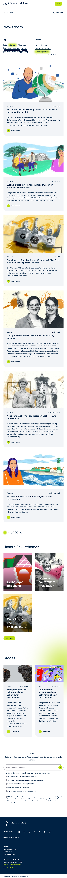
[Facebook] (34, 832)
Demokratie (44, 45)
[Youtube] (39, 832)
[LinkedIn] (19, 832)
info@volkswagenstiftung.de (12, 864)
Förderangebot (23, 45)
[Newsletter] (19, 837)
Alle (5, 45)
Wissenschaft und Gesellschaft (46, 55)
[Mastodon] (49, 832)
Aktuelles (13, 45)
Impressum (6, 876)
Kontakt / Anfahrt (8, 867)
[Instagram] (24, 832)
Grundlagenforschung (43, 48)
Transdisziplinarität (42, 51)
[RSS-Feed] (44, 832)
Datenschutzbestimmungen (25, 797)
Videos (24, 51)
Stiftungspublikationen (11, 48)
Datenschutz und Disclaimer (20, 876)
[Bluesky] (29, 832)
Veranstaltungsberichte (12, 51)
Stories (24, 48)
